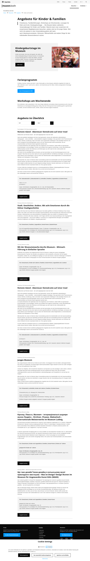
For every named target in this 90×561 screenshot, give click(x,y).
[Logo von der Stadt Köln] (6, 2)
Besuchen (11, 12)
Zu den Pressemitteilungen (11, 535)
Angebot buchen (23, 196)
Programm (41, 539)
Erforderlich (42, 546)
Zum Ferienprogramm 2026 (26, 91)
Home (4, 12)
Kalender (41, 537)
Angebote (18, 12)
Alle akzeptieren (24, 555)
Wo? (20, 123)
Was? (39, 123)
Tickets (69, 1)
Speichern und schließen (63, 555)
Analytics (50, 546)
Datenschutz (45, 558)
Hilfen (59, 2)
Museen (41, 533)
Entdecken (41, 532)
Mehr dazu (20, 64)
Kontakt (75, 1)
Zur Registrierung (66, 535)
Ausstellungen (42, 535)
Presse (64, 1)
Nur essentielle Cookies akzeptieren (42, 555)
